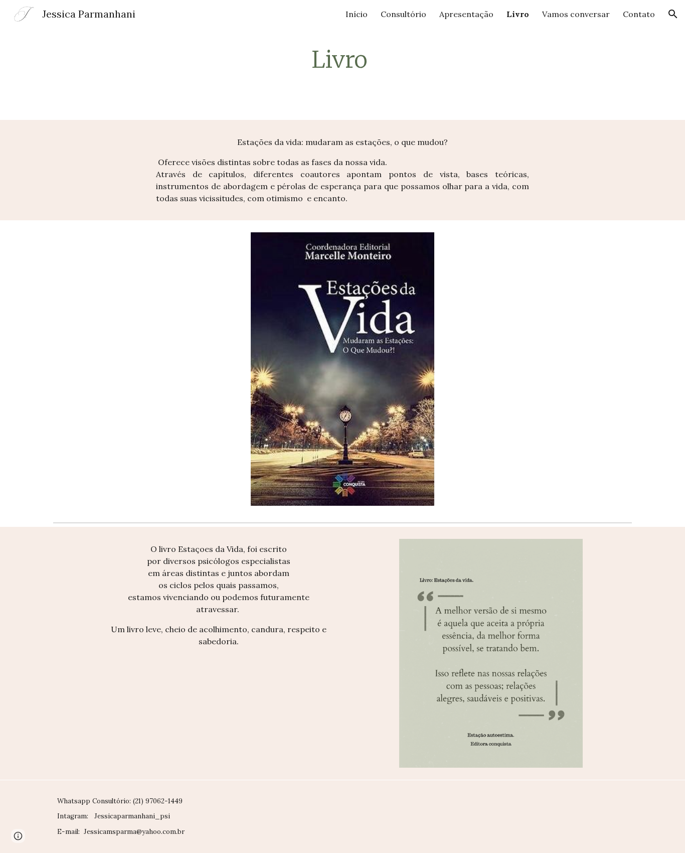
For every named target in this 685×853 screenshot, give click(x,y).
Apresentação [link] (466, 14)
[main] (342, 60)
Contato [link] (639, 14)
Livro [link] (517, 14)
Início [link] (357, 14)
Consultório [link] (403, 14)
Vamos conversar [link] (576, 14)
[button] (673, 14)
